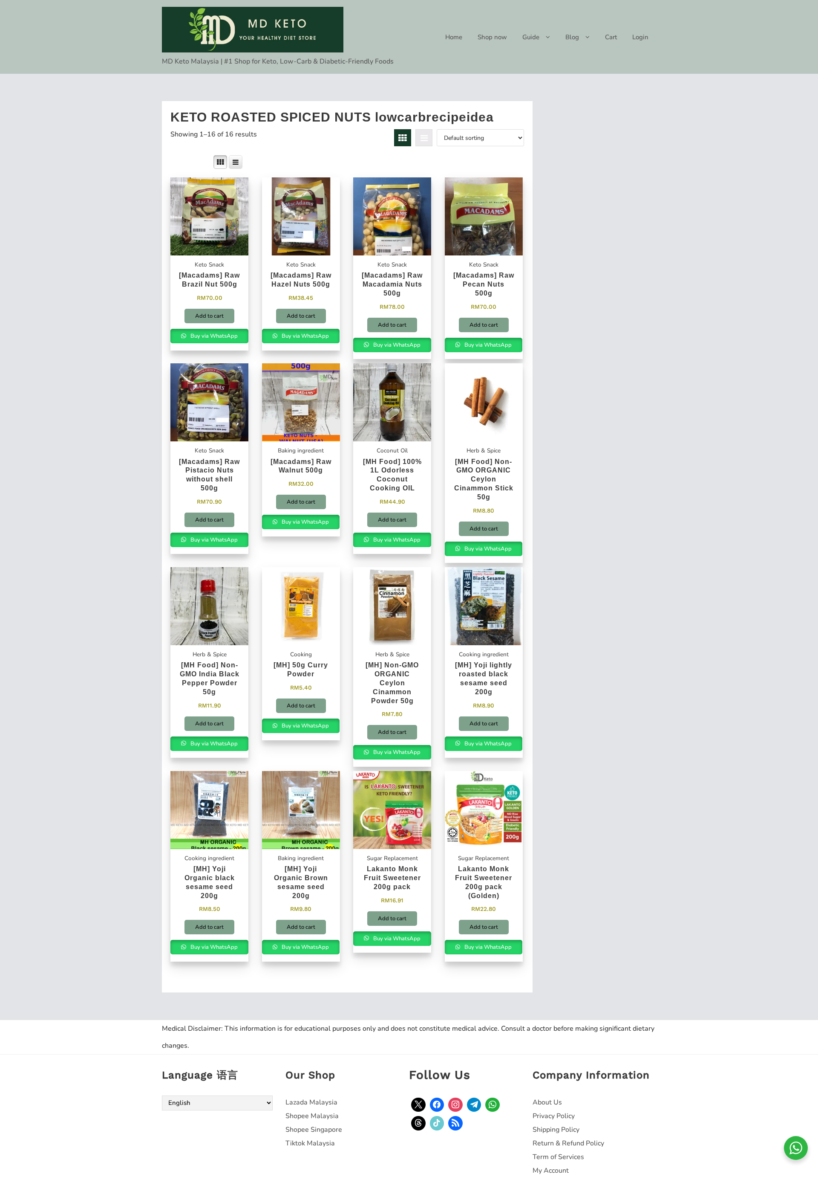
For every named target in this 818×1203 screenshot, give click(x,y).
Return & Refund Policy (568, 1143)
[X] (418, 1105)
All (207, 162)
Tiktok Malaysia (310, 1143)
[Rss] (455, 1123)
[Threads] (418, 1123)
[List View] (423, 137)
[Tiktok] (437, 1123)
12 (174, 162)
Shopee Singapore (313, 1129)
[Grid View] (402, 137)
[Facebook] (437, 1105)
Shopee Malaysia (312, 1116)
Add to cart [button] (209, 316)
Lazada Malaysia (311, 1102)
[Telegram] (474, 1105)
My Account (551, 1170)
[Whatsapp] (492, 1105)
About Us (547, 1102)
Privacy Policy (554, 1116)
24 (185, 162)
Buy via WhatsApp (213, 336)
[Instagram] (455, 1105)
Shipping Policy (556, 1129)
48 (196, 162)
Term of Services (558, 1157)
